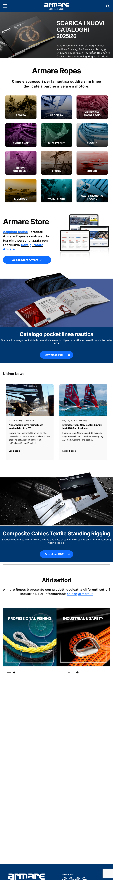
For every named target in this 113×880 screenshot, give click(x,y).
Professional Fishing (29, 619)
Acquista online (15, 232)
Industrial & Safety (83, 619)
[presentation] (93, 51)
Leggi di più (15, 451)
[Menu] (7, 6)
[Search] (108, 5)
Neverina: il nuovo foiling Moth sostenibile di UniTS (26, 426)
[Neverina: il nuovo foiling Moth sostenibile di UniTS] (30, 400)
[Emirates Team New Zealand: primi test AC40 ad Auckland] (83, 400)
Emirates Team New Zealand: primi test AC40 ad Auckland (82, 426)
